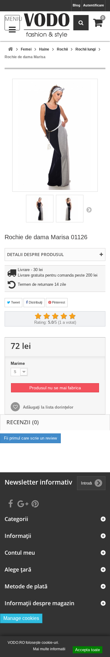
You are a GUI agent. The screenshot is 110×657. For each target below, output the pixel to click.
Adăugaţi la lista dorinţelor (47, 407)
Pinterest (58, 302)
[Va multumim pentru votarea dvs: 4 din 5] (63, 316)
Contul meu (20, 552)
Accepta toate (87, 650)
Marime (18, 363)
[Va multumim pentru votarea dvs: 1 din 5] (38, 316)
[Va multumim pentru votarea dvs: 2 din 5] (46, 316)
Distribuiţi (35, 302)
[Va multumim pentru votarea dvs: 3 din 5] (55, 316)
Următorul (89, 209)
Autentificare (93, 5)
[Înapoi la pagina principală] (10, 49)
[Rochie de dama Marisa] (39, 208)
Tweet (15, 302)
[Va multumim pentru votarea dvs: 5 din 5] (72, 316)
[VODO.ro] (46, 25)
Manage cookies (21, 618)
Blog (76, 5)
